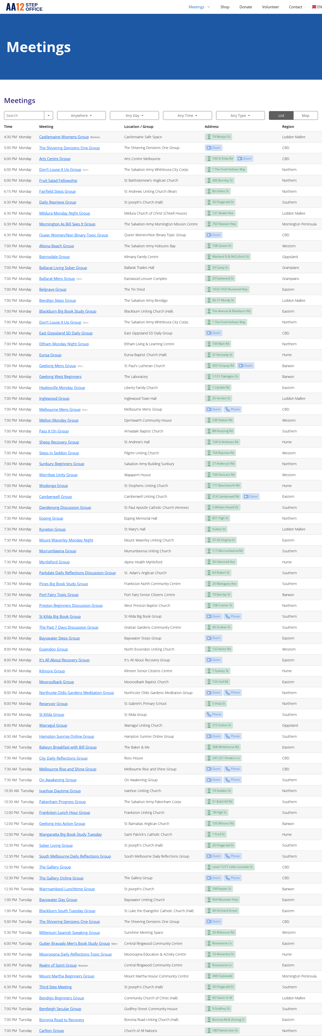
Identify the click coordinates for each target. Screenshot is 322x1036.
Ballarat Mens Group (57, 278)
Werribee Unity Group (58, 474)
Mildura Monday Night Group (64, 213)
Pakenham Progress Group (62, 801)
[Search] (48, 115)
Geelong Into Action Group (62, 823)
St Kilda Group (51, 714)
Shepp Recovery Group (59, 442)
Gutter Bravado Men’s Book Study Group (74, 943)
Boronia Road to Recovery (61, 1019)
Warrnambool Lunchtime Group (67, 888)
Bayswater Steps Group (59, 637)
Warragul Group (53, 725)
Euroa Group (50, 354)
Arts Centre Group (54, 158)
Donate (245, 6)
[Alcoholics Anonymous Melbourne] (22, 7)
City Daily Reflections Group (63, 758)
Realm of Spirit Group (58, 965)
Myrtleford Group (54, 561)
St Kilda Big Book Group (60, 616)
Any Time (185, 115)
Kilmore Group (52, 670)
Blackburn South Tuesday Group (67, 910)
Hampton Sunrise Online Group (66, 736)
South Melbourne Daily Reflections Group (75, 856)
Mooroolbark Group (56, 681)
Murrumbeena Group (57, 550)
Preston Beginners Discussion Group (71, 605)
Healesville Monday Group (62, 387)
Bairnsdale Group (54, 256)
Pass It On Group (54, 430)
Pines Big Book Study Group (63, 583)
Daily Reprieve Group (57, 202)
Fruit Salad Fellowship (58, 180)
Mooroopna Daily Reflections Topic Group (75, 954)
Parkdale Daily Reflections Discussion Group (77, 572)
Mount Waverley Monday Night (66, 539)
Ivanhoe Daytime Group (60, 790)
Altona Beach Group (56, 245)
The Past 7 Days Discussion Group (68, 627)
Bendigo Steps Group (57, 300)
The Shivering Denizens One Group (69, 147)
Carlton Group (51, 1030)
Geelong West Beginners (60, 376)
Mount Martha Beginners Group (66, 975)
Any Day (132, 115)
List (281, 115)
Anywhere (79, 115)
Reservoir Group (53, 703)
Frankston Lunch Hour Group (64, 812)
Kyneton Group (52, 529)
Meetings (196, 6)
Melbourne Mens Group (59, 409)
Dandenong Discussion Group (65, 507)
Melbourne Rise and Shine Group (67, 768)
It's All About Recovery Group (64, 659)
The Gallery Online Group (61, 877)
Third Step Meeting (55, 986)
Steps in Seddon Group (59, 452)
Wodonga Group (53, 485)
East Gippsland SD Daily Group (66, 332)
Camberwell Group (55, 496)
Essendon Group (53, 649)
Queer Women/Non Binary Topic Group (73, 234)
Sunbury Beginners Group (61, 463)
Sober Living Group (56, 845)
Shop (225, 6)
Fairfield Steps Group (57, 191)
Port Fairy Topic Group (58, 594)
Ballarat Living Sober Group (63, 267)
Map (305, 115)
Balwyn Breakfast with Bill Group (68, 747)
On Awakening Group (57, 779)
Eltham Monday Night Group (64, 343)
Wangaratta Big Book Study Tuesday (70, 834)
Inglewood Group (54, 398)
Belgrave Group (52, 289)
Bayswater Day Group (58, 899)
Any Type (238, 115)
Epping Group (51, 518)
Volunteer (270, 6)
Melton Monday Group (58, 420)
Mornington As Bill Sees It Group (67, 223)
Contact (295, 6)
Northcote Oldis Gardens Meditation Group (76, 692)
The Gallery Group (55, 866)
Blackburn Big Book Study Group (67, 311)
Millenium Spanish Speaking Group (69, 932)
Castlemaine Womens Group (64, 136)
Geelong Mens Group (57, 365)
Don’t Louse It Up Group (60, 169)
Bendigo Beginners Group (61, 997)
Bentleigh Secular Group (60, 1008)
